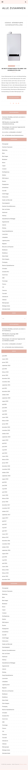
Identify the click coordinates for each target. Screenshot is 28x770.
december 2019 (6, 427)
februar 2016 (5, 569)
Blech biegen (5, 156)
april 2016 (4, 563)
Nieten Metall (5, 256)
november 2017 (6, 508)
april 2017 (4, 531)
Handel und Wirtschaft (7, 200)
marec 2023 (5, 359)
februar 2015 (5, 573)
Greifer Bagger (5, 193)
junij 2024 (4, 355)
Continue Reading (14, 97)
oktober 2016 (5, 547)
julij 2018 (4, 482)
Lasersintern (5, 234)
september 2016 (6, 550)
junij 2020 (4, 407)
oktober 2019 (5, 433)
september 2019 (6, 436)
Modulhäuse (5, 253)
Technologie (5, 281)
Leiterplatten (5, 237)
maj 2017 (4, 527)
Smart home (5, 274)
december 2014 (6, 579)
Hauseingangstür (6, 203)
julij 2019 (4, 443)
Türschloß (4, 293)
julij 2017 (4, 521)
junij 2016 (4, 556)
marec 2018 (5, 495)
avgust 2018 (5, 479)
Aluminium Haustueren (7, 147)
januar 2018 (5, 501)
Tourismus (4, 290)
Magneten (4, 243)
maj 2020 (4, 411)
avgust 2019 (5, 440)
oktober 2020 (5, 394)
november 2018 (6, 469)
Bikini (3, 153)
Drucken (4, 181)
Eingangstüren (5, 184)
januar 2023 (5, 362)
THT (3, 287)
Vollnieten (4, 299)
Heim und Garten (6, 209)
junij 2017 (4, 524)
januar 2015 (5, 576)
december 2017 (6, 505)
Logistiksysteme (6, 240)
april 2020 (4, 414)
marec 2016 (5, 566)
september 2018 (6, 475)
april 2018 (4, 492)
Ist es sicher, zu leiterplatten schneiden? (12, 132)
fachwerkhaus (5, 187)
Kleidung (4, 228)
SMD (3, 277)
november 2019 (6, 430)
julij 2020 (4, 404)
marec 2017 (5, 534)
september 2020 (6, 398)
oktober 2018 (5, 472)
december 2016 (6, 540)
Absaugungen (5, 144)
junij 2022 (4, 368)
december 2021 (6, 378)
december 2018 (6, 466)
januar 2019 (5, 462)
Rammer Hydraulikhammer (8, 265)
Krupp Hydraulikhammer (7, 231)
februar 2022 (5, 372)
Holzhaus (4, 215)
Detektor (4, 175)
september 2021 (6, 385)
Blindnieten (4, 159)
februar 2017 (5, 537)
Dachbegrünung (5, 172)
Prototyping (4, 262)
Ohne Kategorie (5, 259)
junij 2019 (4, 446)
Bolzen (3, 162)
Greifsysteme (5, 196)
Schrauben (4, 268)
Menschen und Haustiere (7, 246)
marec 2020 (5, 417)
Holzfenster (4, 212)
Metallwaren (5, 249)
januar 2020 (5, 423)
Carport (3, 165)
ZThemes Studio (23, 764)
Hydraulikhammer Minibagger (8, 218)
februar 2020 (5, 420)
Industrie (4, 225)
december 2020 (6, 391)
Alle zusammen (14, 8)
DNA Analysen (5, 178)
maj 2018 (4, 488)
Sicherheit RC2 (5, 271)
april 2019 (4, 453)
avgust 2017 (5, 518)
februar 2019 (5, 459)
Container (4, 168)
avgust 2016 (5, 553)
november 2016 (6, 543)
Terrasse (4, 284)
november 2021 (6, 381)
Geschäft (4, 190)
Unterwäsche (5, 296)
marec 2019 (5, 456)
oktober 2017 (5, 511)
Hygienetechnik (5, 221)
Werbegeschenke (6, 306)
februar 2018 (5, 498)
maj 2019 (4, 449)
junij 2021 (4, 388)
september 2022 (6, 365)
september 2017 (6, 514)
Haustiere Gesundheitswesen (8, 206)
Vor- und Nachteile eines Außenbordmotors (12, 135)
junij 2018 (4, 485)
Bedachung (4, 150)
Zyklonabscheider (6, 309)
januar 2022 (5, 375)
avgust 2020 (5, 401)
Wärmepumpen (5, 302)
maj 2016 (4, 560)
